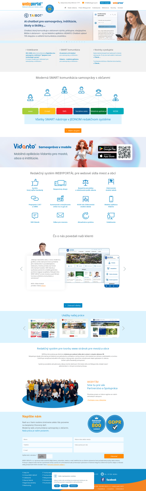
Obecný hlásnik (28, 480)
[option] (73, 25)
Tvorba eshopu (48, 475)
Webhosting (27, 485)
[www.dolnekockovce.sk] (105, 328)
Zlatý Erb (26, 473)
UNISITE (122, 486)
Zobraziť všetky (74, 305)
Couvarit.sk (110, 489)
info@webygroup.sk (91, 3)
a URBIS (35, 206)
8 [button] (79, 42)
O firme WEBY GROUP (30, 475)
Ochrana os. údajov (49, 480)
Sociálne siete (82, 111)
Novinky (113, 8)
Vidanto (111, 206)
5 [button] (72, 42)
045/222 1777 (75, 3)
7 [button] (77, 42)
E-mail (47, 111)
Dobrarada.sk (120, 489)
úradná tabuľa (111, 189)
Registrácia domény (29, 483)
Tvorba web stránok (49, 473)
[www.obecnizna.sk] (73, 328)
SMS (64, 111)
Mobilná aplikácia (98, 111)
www (30, 111)
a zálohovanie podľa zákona (85, 189)
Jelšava (43, 286)
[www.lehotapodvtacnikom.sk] (42, 328)
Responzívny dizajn (60, 189)
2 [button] (64, 42)
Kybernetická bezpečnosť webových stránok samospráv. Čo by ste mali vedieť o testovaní (107, 55)
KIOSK (115, 111)
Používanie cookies (49, 483)
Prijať (57, 485)
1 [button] (61, 42)
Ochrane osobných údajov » (56, 465)
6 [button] (74, 42)
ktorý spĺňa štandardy (35, 189)
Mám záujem (105, 3)
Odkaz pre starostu (60, 222)
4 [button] (69, 42)
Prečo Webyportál (85, 8)
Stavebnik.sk (101, 489)
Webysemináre (48, 478)
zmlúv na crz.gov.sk (60, 206)
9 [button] (82, 42)
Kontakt (120, 8)
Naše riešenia (72, 8)
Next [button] (125, 269)
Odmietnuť (73, 485)
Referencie (105, 8)
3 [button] (67, 42)
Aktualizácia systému (86, 222)
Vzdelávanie (96, 8)
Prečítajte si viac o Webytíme (97, 400)
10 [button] (84, 42)
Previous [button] (21, 269)
